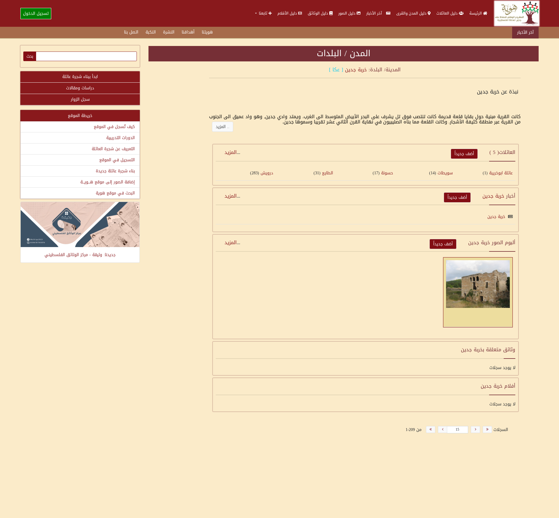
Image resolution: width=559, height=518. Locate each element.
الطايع (327, 173)
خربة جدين (356, 69)
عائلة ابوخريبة (501, 173)
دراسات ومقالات (80, 88)
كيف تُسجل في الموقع (114, 127)
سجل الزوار (80, 99)
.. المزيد (222, 127)
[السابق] (475, 429)
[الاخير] (430, 429)
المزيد (230, 152)
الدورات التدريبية (120, 138)
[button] (263, 13)
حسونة (387, 173)
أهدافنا (188, 32)
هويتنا (207, 32)
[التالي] (442, 429)
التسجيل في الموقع (117, 160)
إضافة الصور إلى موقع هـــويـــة (107, 182)
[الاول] (487, 429)
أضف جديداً (464, 154)
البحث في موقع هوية (115, 193)
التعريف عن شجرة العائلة (113, 149)
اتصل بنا (131, 32)
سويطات (445, 173)
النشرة (168, 32)
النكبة (151, 32)
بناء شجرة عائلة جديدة (115, 171)
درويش (267, 173)
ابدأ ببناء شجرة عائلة (80, 77)
